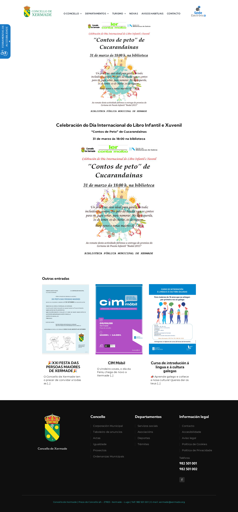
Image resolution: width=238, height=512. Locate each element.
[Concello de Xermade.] (38, 4)
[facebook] (182, 479)
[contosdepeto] (119, 23)
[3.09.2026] (119, 285)
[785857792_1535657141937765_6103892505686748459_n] (65, 285)
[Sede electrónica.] (198, 7)
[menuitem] (73, 13)
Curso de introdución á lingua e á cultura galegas (170, 367)
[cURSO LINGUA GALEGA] (172, 285)
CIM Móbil (116, 363)
